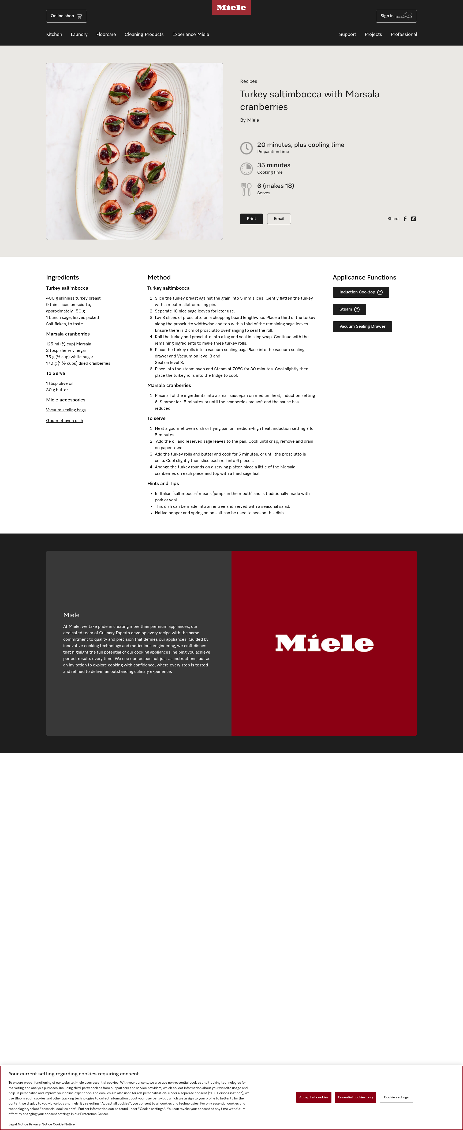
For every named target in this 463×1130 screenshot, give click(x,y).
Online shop (62, 16)
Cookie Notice (64, 1124)
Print (251, 219)
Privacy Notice (40, 1124)
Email (279, 219)
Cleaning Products (144, 34)
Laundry (79, 34)
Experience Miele (190, 34)
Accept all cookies (313, 1097)
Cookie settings (396, 1097)
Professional (404, 34)
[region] (231, 1097)
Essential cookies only (355, 1097)
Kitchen (54, 34)
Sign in (387, 16)
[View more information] (380, 292)
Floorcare (106, 34)
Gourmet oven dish (64, 421)
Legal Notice (18, 1124)
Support (347, 34)
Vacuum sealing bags (66, 410)
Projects (373, 34)
